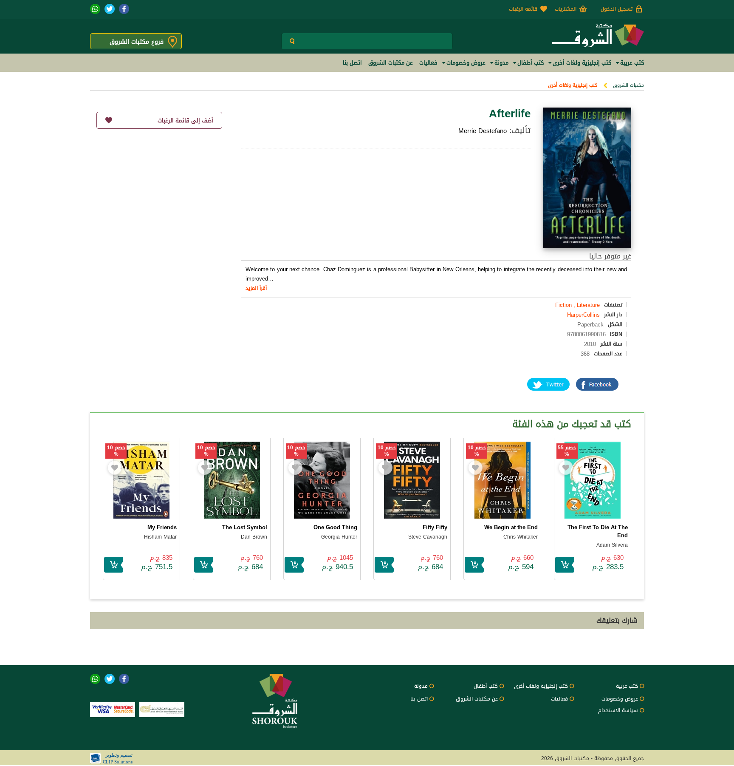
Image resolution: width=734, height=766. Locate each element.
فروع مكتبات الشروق (137, 42)
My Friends (162, 527)
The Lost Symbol (244, 527)
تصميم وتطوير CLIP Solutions (118, 758)
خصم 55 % (567, 451)
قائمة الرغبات (523, 9)
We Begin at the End (511, 527)
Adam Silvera (612, 545)
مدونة (421, 686)
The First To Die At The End (597, 531)
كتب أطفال (486, 686)
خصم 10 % (477, 451)
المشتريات (565, 9)
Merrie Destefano (482, 131)
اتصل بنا (419, 699)
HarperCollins (583, 314)
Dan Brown (254, 537)
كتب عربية (627, 686)
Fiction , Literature (577, 305)
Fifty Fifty (435, 527)
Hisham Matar (160, 537)
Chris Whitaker (520, 537)
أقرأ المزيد (256, 288)
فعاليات (559, 699)
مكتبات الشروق (628, 85)
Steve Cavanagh (427, 537)
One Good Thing (335, 527)
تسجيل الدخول (616, 9)
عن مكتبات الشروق (477, 699)
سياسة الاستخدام (618, 710)
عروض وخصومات (619, 699)
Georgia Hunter (339, 537)
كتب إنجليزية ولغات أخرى (572, 85)
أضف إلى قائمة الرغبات (185, 120)
